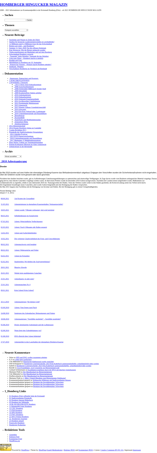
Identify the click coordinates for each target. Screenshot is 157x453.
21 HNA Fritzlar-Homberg (19, 417)
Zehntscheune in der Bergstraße (20, 147)
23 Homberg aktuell (16, 421)
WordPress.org (14, 441)
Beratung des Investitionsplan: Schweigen (48, 382)
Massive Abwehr (20, 267)
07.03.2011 (5, 221)
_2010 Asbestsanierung (22, 95)
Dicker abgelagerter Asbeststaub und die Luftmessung (33, 325)
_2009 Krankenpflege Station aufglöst (27, 93)
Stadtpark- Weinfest (16, 67)
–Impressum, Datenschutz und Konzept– (24, 78)
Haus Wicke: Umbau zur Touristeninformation (26, 142)
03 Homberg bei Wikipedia (19, 402)
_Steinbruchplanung (21, 124)
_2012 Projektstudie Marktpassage (26, 103)
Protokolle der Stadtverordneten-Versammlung (26, 132)
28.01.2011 (5, 267)
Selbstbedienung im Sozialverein (26, 216)
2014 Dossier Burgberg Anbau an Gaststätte (25, 128)
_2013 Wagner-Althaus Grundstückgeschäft (30, 107)
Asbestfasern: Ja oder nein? (24, 279)
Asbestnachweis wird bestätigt (25, 244)
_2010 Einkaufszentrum (22, 97)
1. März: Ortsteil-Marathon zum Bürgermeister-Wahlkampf (44, 378)
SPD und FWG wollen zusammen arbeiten (31, 357)
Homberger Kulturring (17, 425)
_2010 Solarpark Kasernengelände (26, 99)
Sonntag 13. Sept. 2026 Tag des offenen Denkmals (27, 48)
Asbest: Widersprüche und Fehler (26, 250)
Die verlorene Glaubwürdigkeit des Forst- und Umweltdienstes (37, 239)
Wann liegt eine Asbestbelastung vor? (27, 330)
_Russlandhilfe (19, 118)
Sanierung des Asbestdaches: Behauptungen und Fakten (34, 313)
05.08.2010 (5, 325)
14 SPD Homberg (15, 413)
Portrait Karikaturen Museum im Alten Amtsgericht (27, 144)
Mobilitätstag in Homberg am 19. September (25, 62)
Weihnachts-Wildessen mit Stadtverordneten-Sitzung (52, 380)
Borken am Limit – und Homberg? (21, 46)
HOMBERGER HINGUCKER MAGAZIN (33, 4)
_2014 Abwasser (20, 109)
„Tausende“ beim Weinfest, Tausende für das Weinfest (29, 56)
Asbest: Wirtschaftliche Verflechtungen (28, 221)
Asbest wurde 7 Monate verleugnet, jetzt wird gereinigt (34, 210)
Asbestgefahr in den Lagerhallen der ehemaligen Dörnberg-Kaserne (38, 342)
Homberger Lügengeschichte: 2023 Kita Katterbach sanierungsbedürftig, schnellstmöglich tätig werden (61, 364)
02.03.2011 (5, 227)
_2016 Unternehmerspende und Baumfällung (30, 114)
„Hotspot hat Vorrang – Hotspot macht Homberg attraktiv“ (30, 65)
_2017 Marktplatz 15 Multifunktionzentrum (25, 140)
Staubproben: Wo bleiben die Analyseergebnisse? (32, 262)
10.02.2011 (5, 239)
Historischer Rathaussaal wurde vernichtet (38, 362)
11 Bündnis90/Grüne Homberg (20, 406)
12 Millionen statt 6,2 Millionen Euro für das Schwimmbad (30, 44)
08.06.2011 (5, 199)
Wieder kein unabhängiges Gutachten (27, 273)
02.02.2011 (5, 262)
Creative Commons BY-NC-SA (112, 450)
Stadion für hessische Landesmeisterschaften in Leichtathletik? (31, 42)
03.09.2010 (5, 308)
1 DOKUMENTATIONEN (19, 80)
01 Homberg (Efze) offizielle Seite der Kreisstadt (27, 396)
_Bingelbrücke (19, 116)
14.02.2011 (5, 233)
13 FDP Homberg (15, 410)
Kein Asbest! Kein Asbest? (24, 290)
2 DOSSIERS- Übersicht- (18, 83)
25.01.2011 (5, 279)
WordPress (25, 450)
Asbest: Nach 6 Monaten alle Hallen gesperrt (30, 227)
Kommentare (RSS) (86, 450)
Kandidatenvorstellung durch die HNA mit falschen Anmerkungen (52, 370)
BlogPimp (42, 450)
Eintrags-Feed (14, 437)
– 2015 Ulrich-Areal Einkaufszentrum (27, 85)
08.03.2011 (5, 216)
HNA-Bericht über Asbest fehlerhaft (27, 336)
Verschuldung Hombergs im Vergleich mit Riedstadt (28, 69)
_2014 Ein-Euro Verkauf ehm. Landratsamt (29, 111)
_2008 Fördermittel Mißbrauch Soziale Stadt (30, 89)
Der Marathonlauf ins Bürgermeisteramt (37, 372)
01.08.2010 (5, 336)
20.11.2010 (5, 302)
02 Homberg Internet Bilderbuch (21, 400)
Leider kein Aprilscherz (23, 360)
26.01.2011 (5, 273)
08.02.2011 (5, 244)
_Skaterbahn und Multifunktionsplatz (27, 120)
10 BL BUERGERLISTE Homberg (22, 404)
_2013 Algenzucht (20, 105)
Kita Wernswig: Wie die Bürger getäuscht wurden (27, 50)
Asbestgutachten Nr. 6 (22, 285)
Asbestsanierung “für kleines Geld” (27, 302)
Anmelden (13, 435)
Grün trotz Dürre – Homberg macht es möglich (26, 58)
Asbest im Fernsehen (22, 256)
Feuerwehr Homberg (16, 423)
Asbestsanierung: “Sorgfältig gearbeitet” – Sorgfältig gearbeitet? (37, 319)
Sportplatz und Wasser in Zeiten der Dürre (24, 40)
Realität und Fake (15, 60)
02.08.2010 (5, 330)
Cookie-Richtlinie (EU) (17, 130)
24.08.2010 (5, 313)
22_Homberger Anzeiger (18, 419)
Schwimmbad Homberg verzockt (21, 54)
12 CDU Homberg (16, 408)
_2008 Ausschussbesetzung (24, 87)
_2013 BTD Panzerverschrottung (21, 136)
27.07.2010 (5, 342)
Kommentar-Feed (15, 439)
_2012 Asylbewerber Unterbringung (27, 101)
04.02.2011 (5, 256)
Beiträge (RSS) (69, 450)
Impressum (137, 450)
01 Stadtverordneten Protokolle (20, 398)
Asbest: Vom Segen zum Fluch (25, 308)
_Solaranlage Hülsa (21, 122)
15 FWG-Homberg (16, 415)
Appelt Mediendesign (54, 450)
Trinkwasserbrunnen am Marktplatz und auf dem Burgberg (30, 52)
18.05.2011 (5, 210)
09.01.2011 (5, 290)
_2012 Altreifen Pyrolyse (18, 134)
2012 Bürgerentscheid (17, 126)
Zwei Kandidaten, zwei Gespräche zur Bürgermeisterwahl (38, 368)
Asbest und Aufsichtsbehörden (25, 233)
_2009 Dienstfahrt (20, 91)
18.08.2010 (5, 319)
